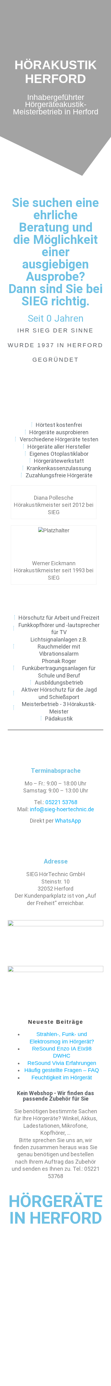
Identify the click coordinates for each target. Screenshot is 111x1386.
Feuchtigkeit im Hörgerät (61, 1077)
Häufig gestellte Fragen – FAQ (61, 1070)
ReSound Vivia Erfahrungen (61, 1063)
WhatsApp (68, 820)
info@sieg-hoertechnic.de (62, 809)
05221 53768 (61, 802)
